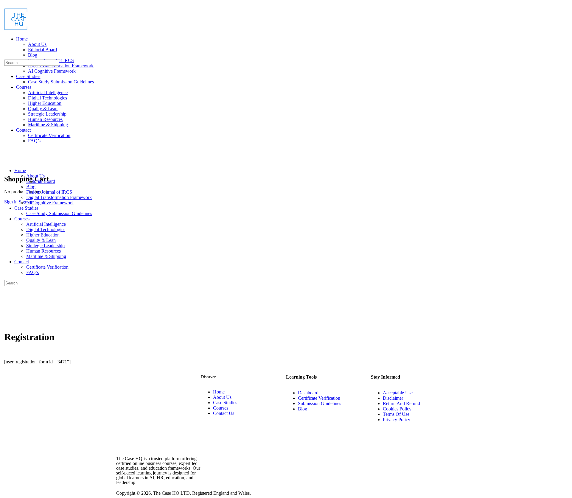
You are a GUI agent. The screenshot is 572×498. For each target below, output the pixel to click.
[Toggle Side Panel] (7, 4)
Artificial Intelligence (46, 224)
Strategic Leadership (45, 245)
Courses (21, 218)
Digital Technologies (45, 229)
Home (20, 170)
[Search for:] (31, 62)
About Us (35, 175)
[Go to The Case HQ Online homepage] (16, 28)
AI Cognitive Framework (50, 202)
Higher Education (43, 234)
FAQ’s (32, 272)
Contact (21, 261)
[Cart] (7, 166)
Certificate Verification (47, 267)
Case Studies (26, 208)
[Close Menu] (5, 160)
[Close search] (7, 305)
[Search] (5, 56)
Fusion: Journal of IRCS (49, 191)
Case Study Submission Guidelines (59, 213)
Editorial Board (40, 181)
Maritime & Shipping (46, 256)
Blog (30, 186)
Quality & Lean (41, 240)
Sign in (11, 201)
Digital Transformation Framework (59, 197)
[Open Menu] (5, 27)
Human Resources (43, 250)
